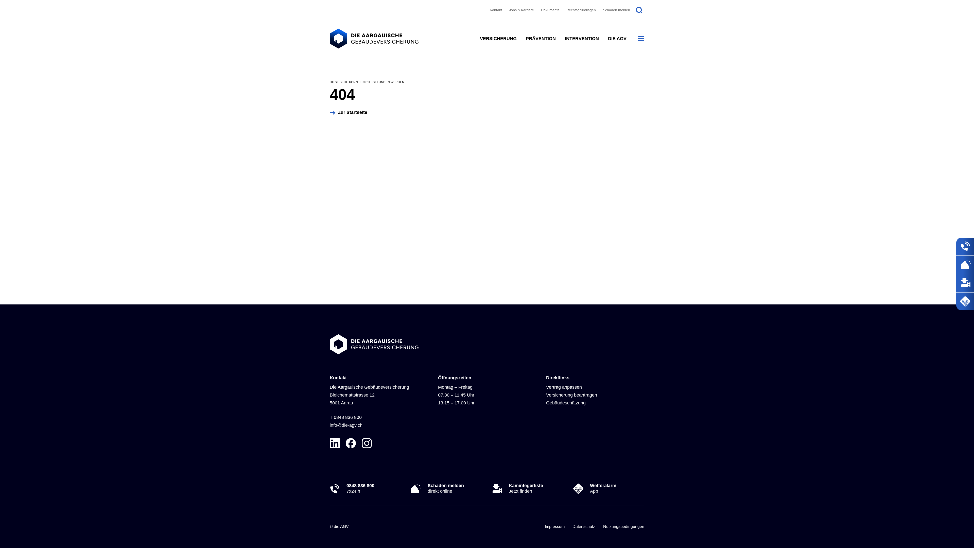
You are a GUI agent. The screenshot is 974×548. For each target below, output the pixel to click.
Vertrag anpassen (564, 387)
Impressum (555, 526)
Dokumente (550, 10)
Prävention (541, 38)
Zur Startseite (352, 112)
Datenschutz (583, 526)
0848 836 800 (348, 417)
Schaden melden (616, 10)
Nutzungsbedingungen (623, 526)
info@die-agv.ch (346, 425)
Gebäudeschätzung (566, 402)
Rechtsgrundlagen (581, 10)
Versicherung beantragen (571, 395)
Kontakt (496, 10)
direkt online (446, 488)
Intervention (582, 38)
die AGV (617, 38)
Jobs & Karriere (521, 10)
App (603, 488)
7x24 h (360, 488)
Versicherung (498, 38)
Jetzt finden (526, 488)
